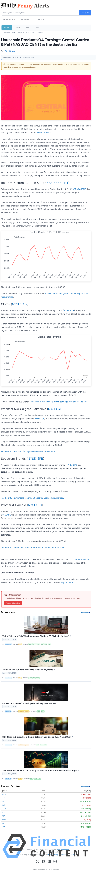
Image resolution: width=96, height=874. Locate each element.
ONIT (31, 778)
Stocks (18, 27)
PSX (41, 745)
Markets (6, 27)
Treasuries (40, 32)
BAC (3, 805)
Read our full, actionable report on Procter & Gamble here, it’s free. (32, 547)
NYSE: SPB (35, 458)
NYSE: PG (35, 505)
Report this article (13, 603)
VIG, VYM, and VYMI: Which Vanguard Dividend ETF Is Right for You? (36, 636)
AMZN (4, 794)
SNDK (45, 745)
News (13, 32)
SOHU (35, 778)
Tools (37, 27)
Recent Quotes (8, 19)
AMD (3, 801)
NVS (49, 644)
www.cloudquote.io (63, 849)
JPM (45, 644)
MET (37, 745)
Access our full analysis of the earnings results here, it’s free (59, 401)
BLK (34, 644)
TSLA (3, 827)
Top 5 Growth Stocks (79, 559)
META (4, 812)
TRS (39, 778)
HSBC (38, 644)
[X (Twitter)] (37, 861)
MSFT (3, 816)
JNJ (42, 644)
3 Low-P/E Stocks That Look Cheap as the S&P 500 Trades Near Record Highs (40, 770)
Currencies (20, 32)
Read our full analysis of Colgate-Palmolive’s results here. (28, 451)
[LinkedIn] (49, 861)
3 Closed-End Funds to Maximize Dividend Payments (28, 669)
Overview (7, 32)
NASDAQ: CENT (42, 132)
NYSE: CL (55, 409)
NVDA (4, 820)
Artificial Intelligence (23, 745)
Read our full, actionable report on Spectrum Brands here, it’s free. (32, 498)
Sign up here (67, 582)
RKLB (38, 711)
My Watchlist (25, 19)
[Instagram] (55, 861)
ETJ (34, 678)
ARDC (30, 678)
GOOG (4, 809)
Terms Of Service (68, 854)
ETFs (27, 27)
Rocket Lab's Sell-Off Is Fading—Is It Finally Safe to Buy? (30, 703)
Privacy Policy (53, 854)
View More (85, 612)
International (30, 32)
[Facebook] (43, 861)
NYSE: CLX (19, 304)
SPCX (42, 711)
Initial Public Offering (23, 711)
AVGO (30, 644)
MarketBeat (8, 644)
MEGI (37, 678)
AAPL (3, 798)
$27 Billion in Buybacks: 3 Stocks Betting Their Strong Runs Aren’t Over (37, 737)
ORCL (4, 823)
